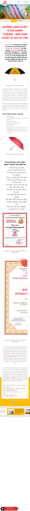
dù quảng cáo (17, 48)
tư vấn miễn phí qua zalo (10, 509)
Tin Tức (14, 20)
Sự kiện (20, 20)
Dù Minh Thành (9, 44)
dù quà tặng (14, 50)
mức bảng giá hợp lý (12, 356)
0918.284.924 (10, 508)
